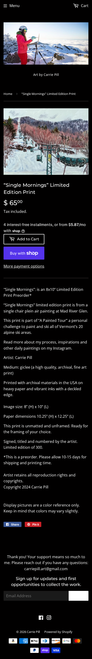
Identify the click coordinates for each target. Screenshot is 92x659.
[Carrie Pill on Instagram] (49, 618)
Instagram (62, 348)
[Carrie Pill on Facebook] (40, 618)
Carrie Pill (33, 632)
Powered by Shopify (58, 632)
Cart (84, 5)
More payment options (24, 266)
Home (8, 94)
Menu (14, 5)
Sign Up (78, 596)
